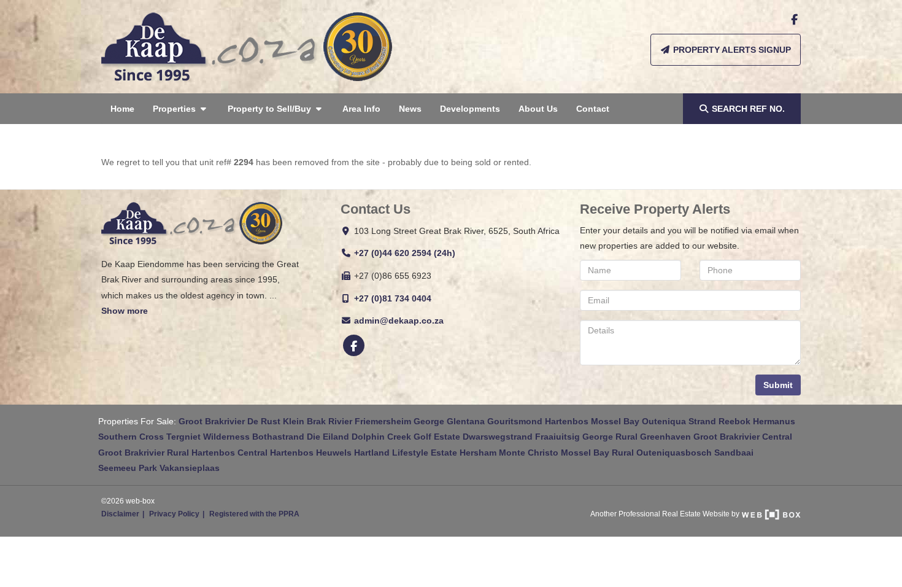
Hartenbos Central (229, 452)
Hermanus (774, 421)
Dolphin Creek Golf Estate (406, 436)
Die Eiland (328, 436)
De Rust (263, 421)
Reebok (734, 421)
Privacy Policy (174, 514)
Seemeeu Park (127, 468)
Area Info (361, 109)
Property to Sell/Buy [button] (271, 109)
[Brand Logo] (246, 46)
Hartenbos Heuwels (311, 452)
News (410, 109)
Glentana (466, 421)
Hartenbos (566, 421)
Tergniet (183, 436)
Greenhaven (665, 436)
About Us (538, 109)
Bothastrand (278, 436)
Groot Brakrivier (212, 421)
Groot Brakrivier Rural (143, 452)
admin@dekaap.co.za (399, 320)
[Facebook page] (794, 20)
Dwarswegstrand (498, 436)
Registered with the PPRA (254, 514)
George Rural (610, 436)
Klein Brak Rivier (317, 421)
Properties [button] (175, 109)
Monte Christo (528, 452)
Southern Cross (131, 436)
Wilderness (226, 436)
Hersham (478, 452)
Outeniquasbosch (674, 452)
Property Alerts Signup (731, 50)
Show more (124, 311)
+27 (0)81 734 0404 (392, 298)
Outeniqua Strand (679, 421)
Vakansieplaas (190, 468)
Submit (778, 385)
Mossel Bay (615, 421)
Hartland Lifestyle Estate (405, 452)
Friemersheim (383, 421)
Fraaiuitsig (557, 436)
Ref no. (748, 109)
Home (122, 109)
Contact (592, 109)
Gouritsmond (514, 421)
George (429, 421)
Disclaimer (120, 514)
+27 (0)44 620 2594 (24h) (404, 253)
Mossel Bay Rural (597, 452)
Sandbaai (734, 452)
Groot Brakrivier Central (742, 436)
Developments (470, 109)
